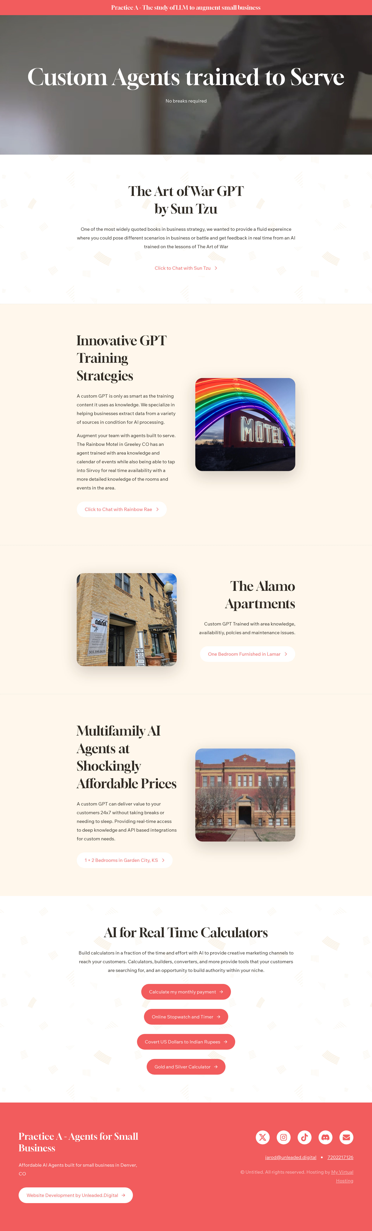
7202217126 (340, 1157)
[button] (186, 268)
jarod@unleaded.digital (290, 1157)
